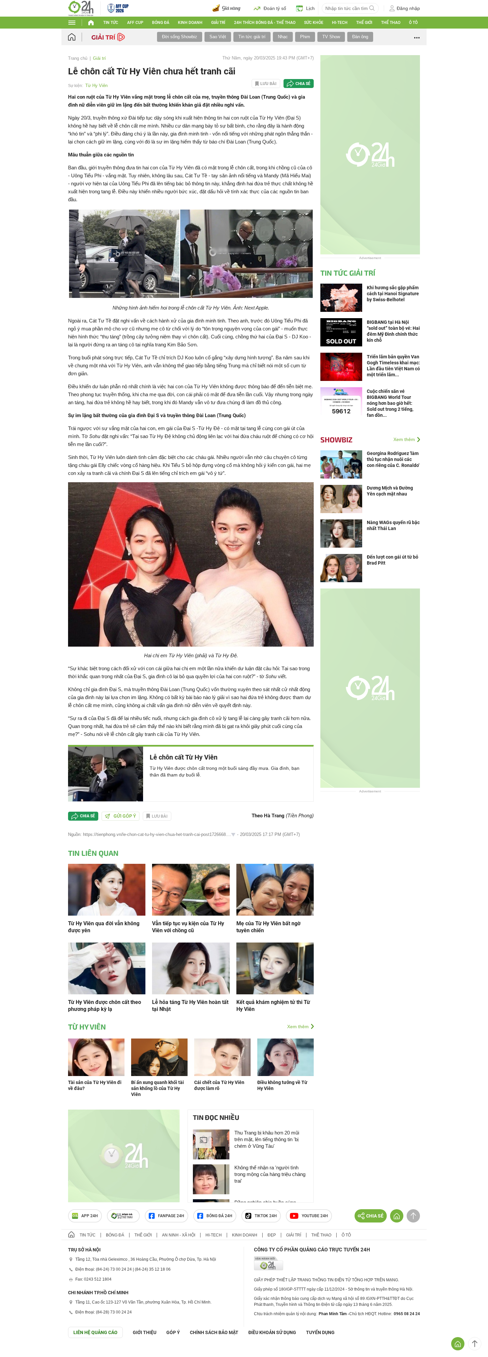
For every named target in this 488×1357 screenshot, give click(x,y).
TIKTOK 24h (266, 1216)
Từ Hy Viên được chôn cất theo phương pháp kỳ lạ (104, 1005)
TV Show (331, 36)
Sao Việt (217, 36)
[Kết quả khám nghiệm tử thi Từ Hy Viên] (275, 968)
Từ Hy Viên (96, 85)
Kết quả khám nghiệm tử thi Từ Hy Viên (273, 1005)
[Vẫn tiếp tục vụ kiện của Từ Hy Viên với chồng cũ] (190, 889)
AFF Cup (135, 22)
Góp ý (173, 1332)
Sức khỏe (313, 22)
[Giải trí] (109, 36)
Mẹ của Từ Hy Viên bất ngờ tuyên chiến (268, 927)
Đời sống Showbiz (179, 36)
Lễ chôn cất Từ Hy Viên (183, 757)
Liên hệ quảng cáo (95, 1332)
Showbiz (336, 439)
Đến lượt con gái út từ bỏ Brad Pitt (392, 560)
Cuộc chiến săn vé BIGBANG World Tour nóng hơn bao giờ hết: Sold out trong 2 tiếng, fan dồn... (390, 403)
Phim (305, 36)
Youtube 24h (315, 1216)
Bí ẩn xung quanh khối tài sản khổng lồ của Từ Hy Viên (157, 1088)
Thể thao (390, 22)
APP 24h (89, 1216)
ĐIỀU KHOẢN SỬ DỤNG (272, 1332)
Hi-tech (340, 22)
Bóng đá (160, 22)
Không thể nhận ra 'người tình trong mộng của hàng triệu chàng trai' (269, 1174)
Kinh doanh (190, 22)
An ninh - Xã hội (178, 1235)
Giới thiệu (144, 1332)
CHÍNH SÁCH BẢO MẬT (214, 1332)
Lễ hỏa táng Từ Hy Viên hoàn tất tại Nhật (190, 1005)
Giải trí (218, 22)
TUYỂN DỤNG (320, 1332)
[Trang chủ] (78, 37)
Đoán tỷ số (275, 8)
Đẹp (272, 1235)
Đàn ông (360, 36)
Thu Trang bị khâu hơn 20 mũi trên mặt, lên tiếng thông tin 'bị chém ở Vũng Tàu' (266, 1139)
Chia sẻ (302, 83)
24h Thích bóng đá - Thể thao (264, 22)
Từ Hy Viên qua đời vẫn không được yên (103, 927)
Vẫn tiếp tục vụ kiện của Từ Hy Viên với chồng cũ (188, 927)
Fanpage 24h (171, 1216)
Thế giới (364, 22)
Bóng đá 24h (219, 1216)
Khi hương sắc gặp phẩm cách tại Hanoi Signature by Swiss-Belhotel (393, 293)
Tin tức (110, 22)
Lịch (310, 8)
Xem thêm (298, 1026)
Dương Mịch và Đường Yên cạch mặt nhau (390, 491)
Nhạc (283, 36)
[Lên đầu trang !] (474, 1343)
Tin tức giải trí (252, 36)
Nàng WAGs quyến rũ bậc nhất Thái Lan (393, 525)
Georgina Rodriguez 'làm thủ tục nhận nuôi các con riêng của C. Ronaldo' (393, 459)
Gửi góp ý (125, 816)
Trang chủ (77, 58)
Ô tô (413, 22)
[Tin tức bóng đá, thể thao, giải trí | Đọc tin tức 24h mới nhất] (81, 8)
